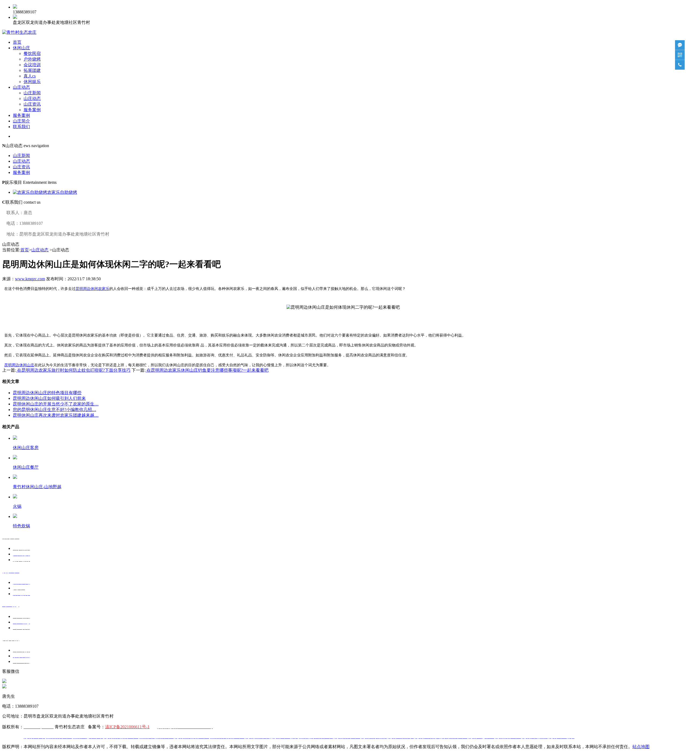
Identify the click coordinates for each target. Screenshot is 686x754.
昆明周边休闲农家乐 (92, 289)
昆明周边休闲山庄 (19, 365)
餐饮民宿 (32, 53)
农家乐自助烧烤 (62, 192)
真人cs (30, 76)
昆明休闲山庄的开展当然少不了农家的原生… (56, 404)
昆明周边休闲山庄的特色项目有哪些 (47, 392)
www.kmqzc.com (30, 279)
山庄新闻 (32, 93)
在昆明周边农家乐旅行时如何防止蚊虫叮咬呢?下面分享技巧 (73, 370)
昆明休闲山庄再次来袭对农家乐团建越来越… (56, 415)
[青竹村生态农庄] (19, 32)
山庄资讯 (32, 104)
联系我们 (21, 126)
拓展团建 (32, 70)
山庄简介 (21, 121)
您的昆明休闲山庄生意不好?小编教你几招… (54, 409)
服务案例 (32, 109)
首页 (17, 42)
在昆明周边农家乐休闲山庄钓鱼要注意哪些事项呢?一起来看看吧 (207, 370)
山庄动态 (21, 87)
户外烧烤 (32, 59)
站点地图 (641, 746)
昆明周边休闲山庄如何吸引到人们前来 (49, 398)
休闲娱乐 (32, 81)
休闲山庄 (21, 48)
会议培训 (32, 64)
